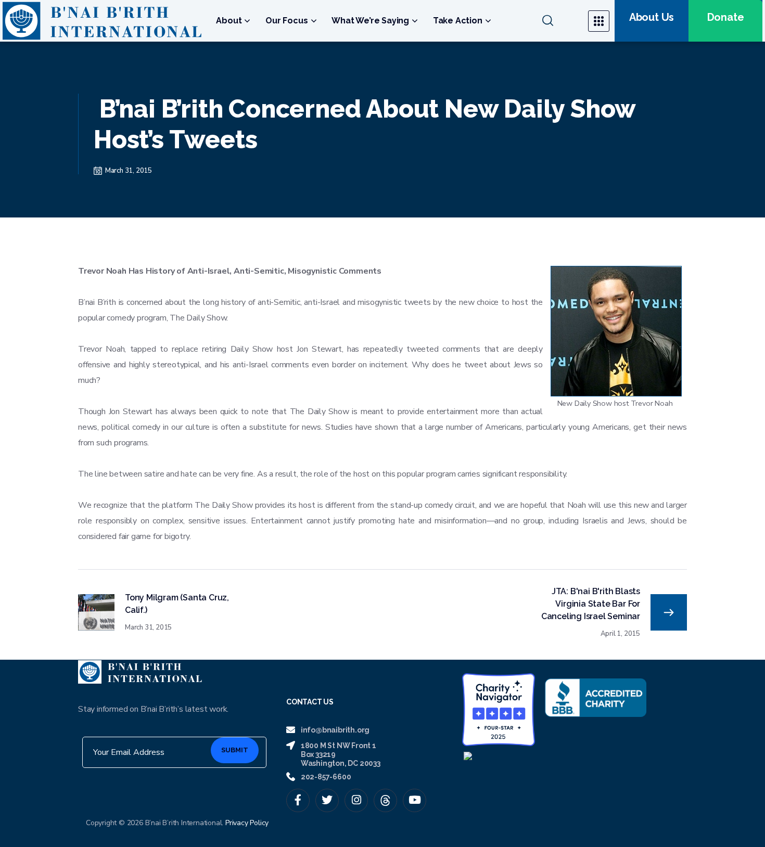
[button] (558, 21)
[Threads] (385, 800)
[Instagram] (356, 800)
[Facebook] (298, 800)
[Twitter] (327, 800)
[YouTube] (414, 800)
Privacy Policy (247, 823)
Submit (234, 750)
